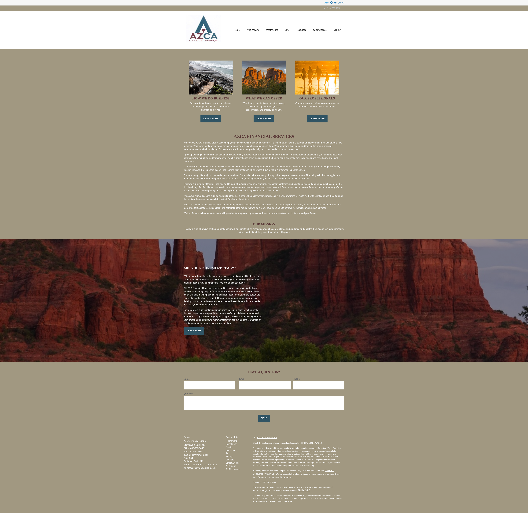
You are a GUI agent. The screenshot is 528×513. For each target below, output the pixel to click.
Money (229, 456)
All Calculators (233, 469)
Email (242, 379)
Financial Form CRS (267, 437)
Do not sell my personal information (275, 477)
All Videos (231, 466)
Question (188, 393)
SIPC (307, 490)
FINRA (301, 490)
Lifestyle (230, 460)
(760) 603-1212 (333, 8)
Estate (229, 447)
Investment (231, 444)
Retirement (231, 441)
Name (187, 379)
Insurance (231, 450)
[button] (252, 30)
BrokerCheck (315, 443)
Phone (296, 379)
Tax (227, 453)
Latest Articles (233, 463)
